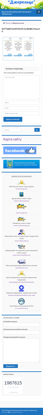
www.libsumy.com (21, 268)
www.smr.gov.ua (21, 213)
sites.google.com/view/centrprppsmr (21, 282)
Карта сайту (12, 139)
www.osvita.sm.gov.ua (21, 201)
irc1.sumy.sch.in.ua (21, 308)
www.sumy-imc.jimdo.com (21, 255)
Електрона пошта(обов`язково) (15, 329)
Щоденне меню (18, 23)
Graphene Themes (16, 412)
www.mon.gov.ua (21, 189)
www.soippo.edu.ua (21, 241)
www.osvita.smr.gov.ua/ (21, 225)
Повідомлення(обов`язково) (14, 337)
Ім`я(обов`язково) (10, 321)
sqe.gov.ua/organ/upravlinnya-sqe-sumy (21, 295)
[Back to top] (38, 402)
